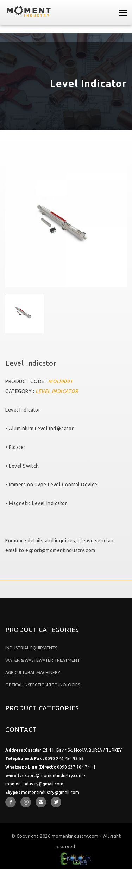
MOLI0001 (60, 381)
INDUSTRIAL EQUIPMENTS (31, 648)
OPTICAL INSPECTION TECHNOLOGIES (42, 685)
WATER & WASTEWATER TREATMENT (42, 660)
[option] (66, 226)
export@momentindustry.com (60, 550)
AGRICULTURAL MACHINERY (32, 672)
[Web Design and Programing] (66, 856)
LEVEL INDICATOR (57, 391)
